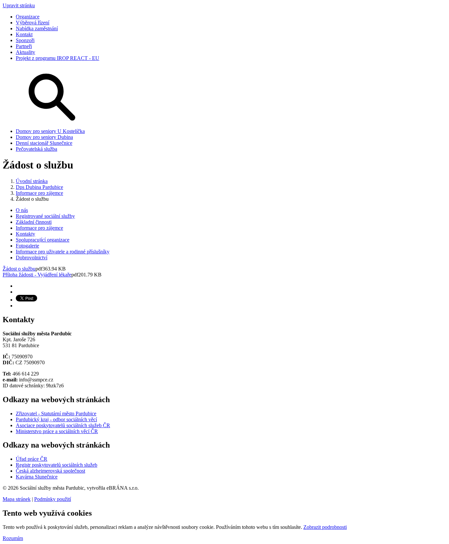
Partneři (24, 46)
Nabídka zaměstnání (37, 28)
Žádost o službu (19, 269)
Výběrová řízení (32, 22)
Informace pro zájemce (39, 193)
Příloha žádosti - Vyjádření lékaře (37, 274)
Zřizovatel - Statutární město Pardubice (56, 413)
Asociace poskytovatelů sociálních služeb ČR (63, 425)
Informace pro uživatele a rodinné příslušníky (62, 251)
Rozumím (13, 538)
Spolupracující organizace (42, 240)
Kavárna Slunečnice (37, 476)
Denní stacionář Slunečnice (44, 143)
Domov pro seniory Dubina (44, 137)
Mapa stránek (17, 499)
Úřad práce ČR (31, 459)
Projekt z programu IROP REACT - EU (57, 58)
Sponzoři (25, 40)
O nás (22, 210)
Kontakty (25, 234)
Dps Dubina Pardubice (39, 187)
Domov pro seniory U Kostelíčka (50, 131)
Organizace (27, 16)
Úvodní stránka (32, 181)
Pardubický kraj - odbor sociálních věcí (56, 419)
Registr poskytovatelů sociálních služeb (56, 465)
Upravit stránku (19, 5)
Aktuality (25, 52)
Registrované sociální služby (45, 216)
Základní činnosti (34, 222)
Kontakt (24, 34)
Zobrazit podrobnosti (325, 527)
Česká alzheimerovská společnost (50, 471)
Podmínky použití (52, 499)
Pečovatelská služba (36, 149)
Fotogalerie (27, 245)
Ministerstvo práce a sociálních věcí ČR (57, 431)
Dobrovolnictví (31, 257)
